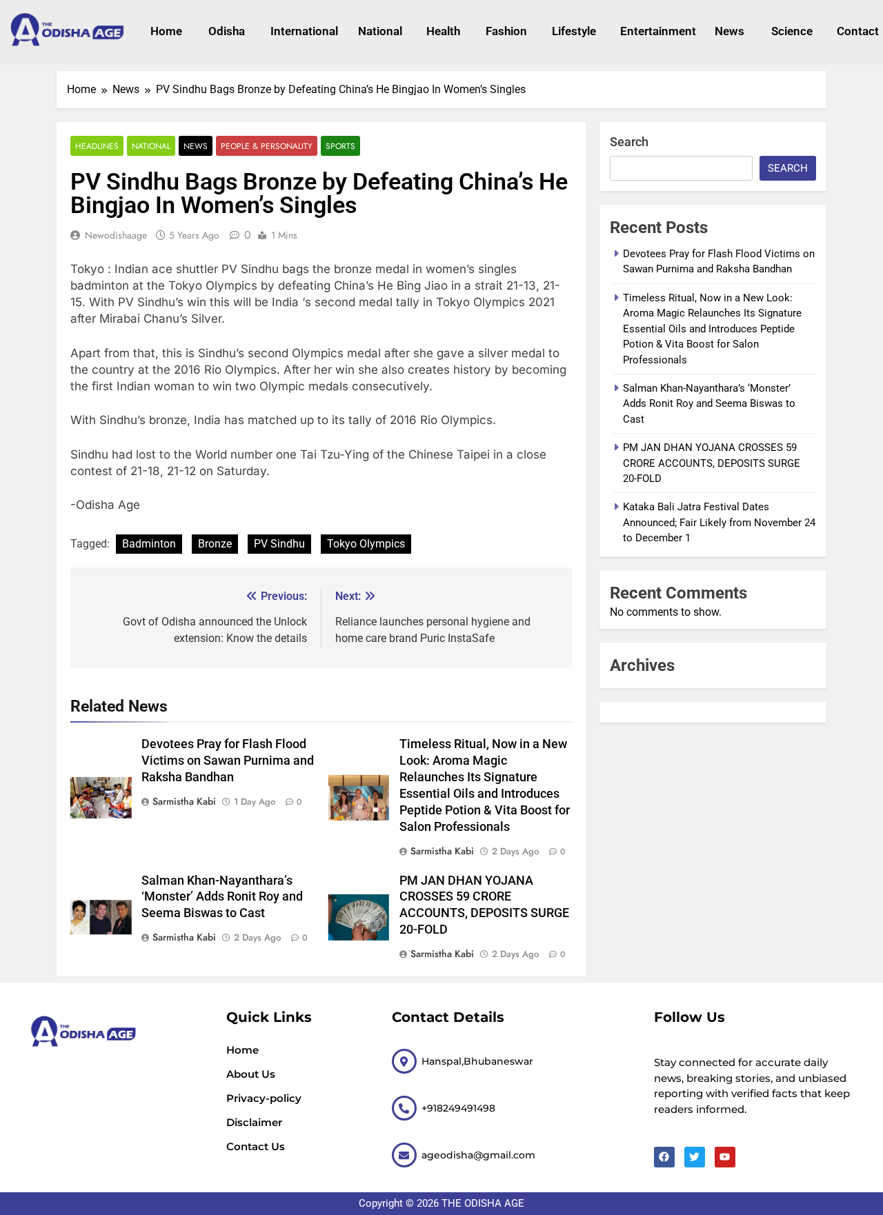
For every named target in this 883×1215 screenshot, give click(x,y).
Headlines (97, 146)
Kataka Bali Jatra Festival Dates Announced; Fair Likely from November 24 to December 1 (719, 522)
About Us (250, 1074)
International (300, 31)
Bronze (215, 543)
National (378, 31)
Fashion (505, 31)
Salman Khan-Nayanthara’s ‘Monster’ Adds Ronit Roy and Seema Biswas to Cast (222, 897)
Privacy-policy (263, 1098)
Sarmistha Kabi (184, 801)
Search (629, 141)
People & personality (266, 146)
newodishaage (116, 235)
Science (790, 31)
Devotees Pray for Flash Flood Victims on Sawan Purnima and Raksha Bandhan (227, 760)
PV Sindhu (279, 543)
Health (442, 31)
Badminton (149, 543)
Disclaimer (254, 1122)
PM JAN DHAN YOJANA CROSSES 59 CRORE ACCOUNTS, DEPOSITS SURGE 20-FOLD (711, 463)
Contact (856, 31)
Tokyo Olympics (366, 543)
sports (340, 146)
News (729, 31)
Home (165, 31)
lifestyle (572, 31)
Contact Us (255, 1146)
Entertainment (653, 31)
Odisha (225, 31)
